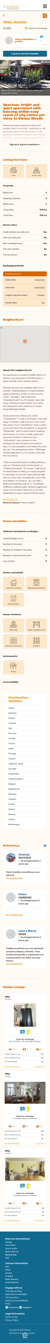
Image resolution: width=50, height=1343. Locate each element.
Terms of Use (11, 1317)
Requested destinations (12, 1066)
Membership (11, 1255)
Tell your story (11, 1297)
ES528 (22, 934)
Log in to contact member (25, 53)
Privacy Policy (11, 1320)
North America (11, 1279)
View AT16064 (40, 1220)
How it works (11, 1248)
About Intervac (12, 1251)
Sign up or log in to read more (24, 144)
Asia (7, 1266)
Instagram (26, 1307)
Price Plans (10, 1245)
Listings (8, 1242)
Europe (8, 1273)
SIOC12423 (24, 857)
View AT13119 (40, 1143)
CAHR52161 (24, 897)
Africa (8, 1270)
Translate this (11, 499)
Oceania (9, 1276)
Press (7, 1304)
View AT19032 (40, 1066)
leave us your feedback (16, 1300)
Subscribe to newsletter (16, 1294)
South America (11, 1282)
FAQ (7, 1258)
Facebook (13, 1307)
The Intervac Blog (13, 1291)
